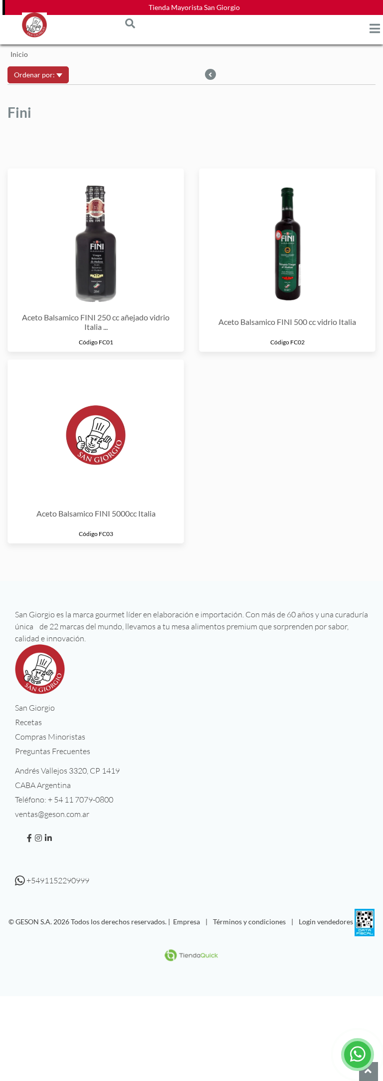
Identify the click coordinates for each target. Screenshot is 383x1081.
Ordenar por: (35, 74)
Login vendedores (326, 921)
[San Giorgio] (34, 24)
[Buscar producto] (130, 23)
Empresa (186, 921)
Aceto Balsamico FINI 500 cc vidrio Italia (287, 321)
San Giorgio (35, 708)
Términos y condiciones (249, 921)
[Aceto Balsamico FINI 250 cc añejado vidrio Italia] (96, 238)
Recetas (28, 722)
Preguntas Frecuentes (52, 751)
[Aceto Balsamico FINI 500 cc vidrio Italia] (287, 238)
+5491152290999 (57, 880)
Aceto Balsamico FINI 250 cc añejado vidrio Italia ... (96, 321)
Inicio (19, 54)
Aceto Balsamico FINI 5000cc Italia (96, 513)
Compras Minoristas (50, 737)
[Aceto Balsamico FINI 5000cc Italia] (96, 430)
